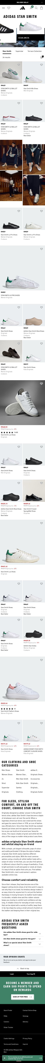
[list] (22, 51)
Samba (18, 788)
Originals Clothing (34, 784)
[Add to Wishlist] (19, 65)
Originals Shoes (37, 775)
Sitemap (25, 1016)
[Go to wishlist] (8, 8)
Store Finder (8, 1010)
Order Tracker (8, 1027)
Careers (6, 1022)
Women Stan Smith (21, 775)
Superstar (5, 788)
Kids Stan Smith (22, 783)
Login (12, 974)
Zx (3, 779)
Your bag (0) (31, 974)
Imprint (25, 1044)
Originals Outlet (37, 792)
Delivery (25, 1022)
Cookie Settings (9, 1038)
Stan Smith (20, 770)
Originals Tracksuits (35, 788)
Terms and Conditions (11, 1044)
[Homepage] (22, 8)
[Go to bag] (41, 8)
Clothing (19, 792)
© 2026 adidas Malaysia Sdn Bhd (13, 1051)
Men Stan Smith (22, 779)
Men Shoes (6, 770)
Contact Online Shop (29, 1010)
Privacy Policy (27, 1038)
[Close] (4, 1058)
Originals (5, 792)
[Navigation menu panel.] (3, 8)
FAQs (5, 1016)
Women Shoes (7, 775)
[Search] (36, 8)
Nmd (4, 783)
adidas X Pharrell (34, 770)
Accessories (35, 779)
